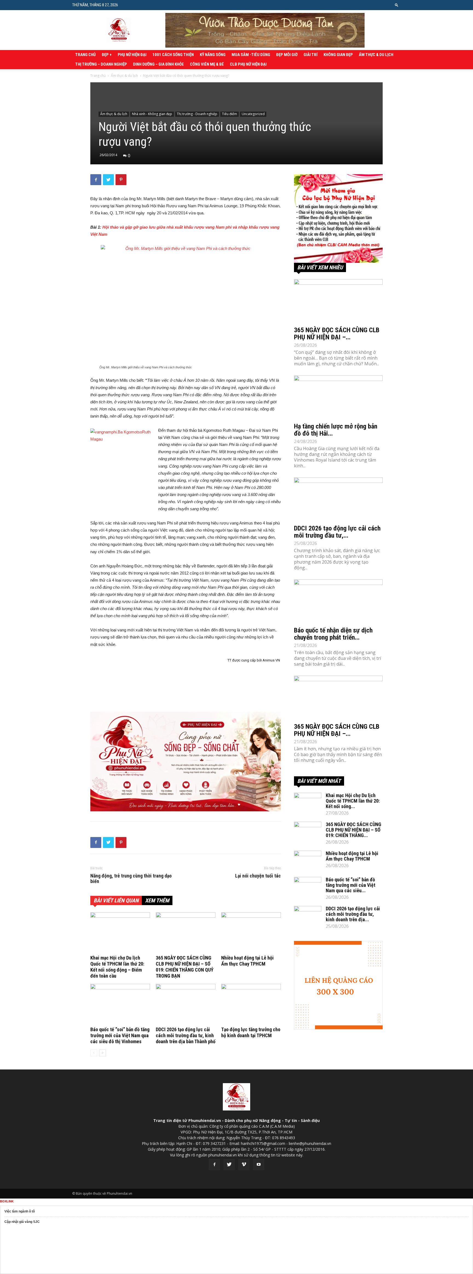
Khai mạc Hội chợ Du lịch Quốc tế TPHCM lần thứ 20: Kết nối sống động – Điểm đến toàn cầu (117, 967)
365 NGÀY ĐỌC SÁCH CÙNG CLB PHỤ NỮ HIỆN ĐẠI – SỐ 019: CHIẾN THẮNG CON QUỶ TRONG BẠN (185, 967)
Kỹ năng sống (213, 54)
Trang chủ (85, 54)
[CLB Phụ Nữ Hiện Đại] (338, 218)
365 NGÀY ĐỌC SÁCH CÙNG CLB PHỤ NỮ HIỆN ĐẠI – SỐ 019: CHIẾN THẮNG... (353, 829)
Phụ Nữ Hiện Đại (132, 54)
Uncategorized (253, 114)
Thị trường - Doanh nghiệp (197, 114)
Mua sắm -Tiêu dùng (251, 54)
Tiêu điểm (229, 114)
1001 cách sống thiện (173, 54)
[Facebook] (214, 1164)
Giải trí (311, 54)
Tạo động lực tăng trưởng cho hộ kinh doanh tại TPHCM (250, 1032)
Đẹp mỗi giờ (287, 54)
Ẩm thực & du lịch (376, 54)
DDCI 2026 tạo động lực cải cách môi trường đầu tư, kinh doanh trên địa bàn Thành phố (185, 1035)
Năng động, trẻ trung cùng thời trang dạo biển (131, 878)
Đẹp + (107, 54)
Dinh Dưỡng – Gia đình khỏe (158, 64)
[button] (397, 5)
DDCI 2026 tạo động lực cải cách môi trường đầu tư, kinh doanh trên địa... (353, 914)
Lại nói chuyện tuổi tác (258, 876)
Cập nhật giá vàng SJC (22, 1222)
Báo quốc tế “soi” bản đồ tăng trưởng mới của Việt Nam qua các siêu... (350, 885)
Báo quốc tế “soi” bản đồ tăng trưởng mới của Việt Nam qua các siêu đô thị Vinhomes (119, 1035)
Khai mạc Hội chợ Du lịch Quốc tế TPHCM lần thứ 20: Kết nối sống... (353, 800)
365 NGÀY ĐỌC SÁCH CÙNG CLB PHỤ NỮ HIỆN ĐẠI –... (336, 333)
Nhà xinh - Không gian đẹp (152, 114)
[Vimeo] (243, 1164)
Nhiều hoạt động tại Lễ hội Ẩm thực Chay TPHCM (247, 961)
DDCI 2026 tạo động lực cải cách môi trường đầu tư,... (337, 531)
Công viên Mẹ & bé (207, 64)
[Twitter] (229, 1164)
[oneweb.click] (185, 761)
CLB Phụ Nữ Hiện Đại (248, 64)
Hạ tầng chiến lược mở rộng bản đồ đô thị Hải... (335, 429)
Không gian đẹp (338, 54)
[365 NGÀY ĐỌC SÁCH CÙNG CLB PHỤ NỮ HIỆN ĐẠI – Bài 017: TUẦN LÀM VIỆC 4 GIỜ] (338, 697)
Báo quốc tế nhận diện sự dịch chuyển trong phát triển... (333, 633)
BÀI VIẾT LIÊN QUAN (116, 900)
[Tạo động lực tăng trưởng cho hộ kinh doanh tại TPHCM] (251, 1004)
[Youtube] (258, 1164)
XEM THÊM (157, 900)
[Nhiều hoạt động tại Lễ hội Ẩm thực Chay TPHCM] (251, 932)
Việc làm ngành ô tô (19, 1211)
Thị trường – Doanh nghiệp (101, 64)
